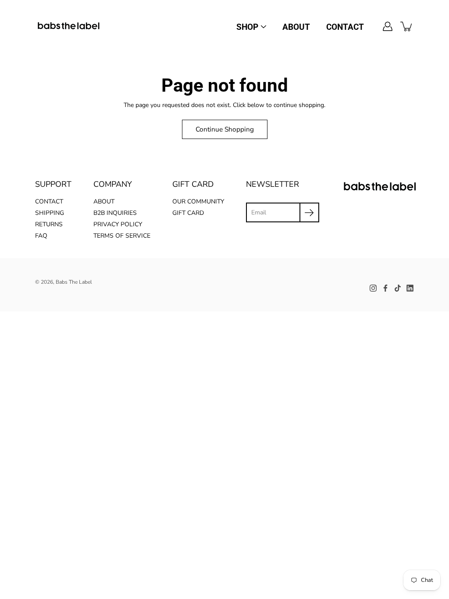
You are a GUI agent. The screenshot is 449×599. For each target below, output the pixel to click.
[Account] (388, 26)
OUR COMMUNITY (198, 201)
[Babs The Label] (69, 26)
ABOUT (296, 27)
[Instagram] (373, 288)
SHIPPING (49, 213)
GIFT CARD (188, 213)
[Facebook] (385, 288)
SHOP (247, 27)
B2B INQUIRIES (115, 213)
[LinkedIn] (410, 288)
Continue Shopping (225, 129)
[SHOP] (263, 26)
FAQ (41, 236)
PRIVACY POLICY (117, 224)
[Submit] (309, 212)
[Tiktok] (398, 288)
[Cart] (407, 26)
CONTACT (345, 27)
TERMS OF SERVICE (121, 236)
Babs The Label (74, 281)
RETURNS (49, 224)
